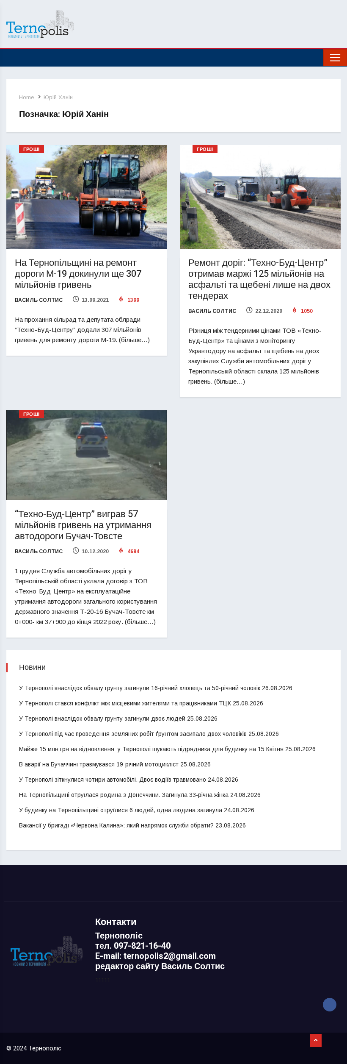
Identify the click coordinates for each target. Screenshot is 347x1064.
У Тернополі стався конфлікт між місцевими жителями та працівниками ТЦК (125, 703)
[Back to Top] (316, 1040)
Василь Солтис (39, 300)
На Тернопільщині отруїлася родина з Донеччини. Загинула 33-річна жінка (124, 794)
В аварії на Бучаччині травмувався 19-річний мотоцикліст (99, 764)
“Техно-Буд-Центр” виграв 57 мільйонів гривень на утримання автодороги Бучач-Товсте (83, 525)
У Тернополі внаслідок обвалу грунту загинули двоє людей (102, 718)
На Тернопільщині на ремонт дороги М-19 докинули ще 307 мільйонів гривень (78, 274)
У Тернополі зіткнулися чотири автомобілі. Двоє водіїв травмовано (112, 779)
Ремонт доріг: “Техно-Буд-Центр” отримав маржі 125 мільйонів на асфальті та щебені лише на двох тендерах (259, 279)
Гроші (31, 149)
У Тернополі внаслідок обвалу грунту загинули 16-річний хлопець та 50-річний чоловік (139, 688)
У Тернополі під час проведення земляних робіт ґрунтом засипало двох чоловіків (133, 733)
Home (26, 97)
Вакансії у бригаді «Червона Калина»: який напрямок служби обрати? (116, 825)
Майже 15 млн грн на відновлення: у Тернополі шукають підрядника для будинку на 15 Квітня (151, 749)
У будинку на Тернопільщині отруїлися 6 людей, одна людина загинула (120, 810)
